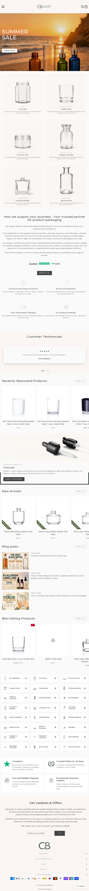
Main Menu (44, 853)
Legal (43, 864)
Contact (44, 869)
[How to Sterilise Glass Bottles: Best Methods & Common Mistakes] (15, 601)
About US (44, 273)
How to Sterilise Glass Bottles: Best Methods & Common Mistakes (59, 596)
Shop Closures (13, 479)
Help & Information (43, 858)
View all (80, 381)
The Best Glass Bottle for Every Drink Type (49, 556)
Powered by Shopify (45, 889)
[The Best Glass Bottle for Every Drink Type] (15, 561)
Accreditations (44, 874)
